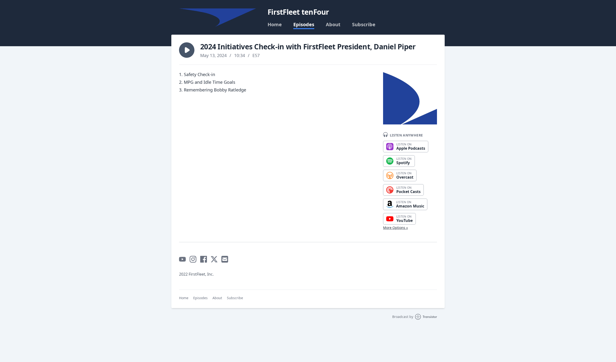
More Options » (395, 227)
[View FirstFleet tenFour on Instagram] (193, 259)
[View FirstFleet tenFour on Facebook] (203, 259)
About (333, 24)
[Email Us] (224, 259)
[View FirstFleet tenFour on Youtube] (182, 259)
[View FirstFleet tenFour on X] (214, 259)
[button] (186, 50)
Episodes (303, 24)
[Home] (217, 17)
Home (275, 24)
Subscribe (363, 24)
